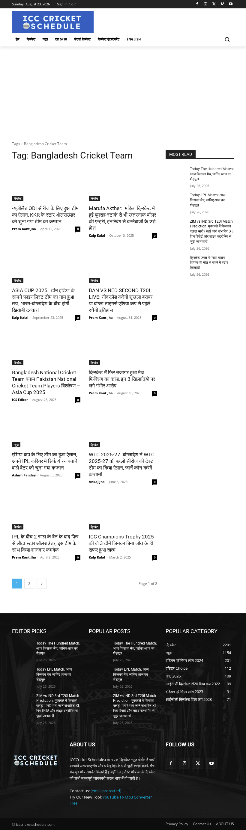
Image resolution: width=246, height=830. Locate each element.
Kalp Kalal (97, 235)
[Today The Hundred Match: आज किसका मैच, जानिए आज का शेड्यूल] (176, 174)
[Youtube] (230, 4)
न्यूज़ (16, 445)
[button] (227, 39)
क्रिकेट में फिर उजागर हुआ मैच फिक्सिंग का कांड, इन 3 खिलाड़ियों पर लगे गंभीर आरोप (122, 379)
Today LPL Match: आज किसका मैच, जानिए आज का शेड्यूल (207, 200)
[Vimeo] (222, 4)
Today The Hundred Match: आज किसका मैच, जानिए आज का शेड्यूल (212, 174)
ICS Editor (20, 399)
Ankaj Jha (97, 481)
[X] (214, 4)
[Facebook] (197, 4)
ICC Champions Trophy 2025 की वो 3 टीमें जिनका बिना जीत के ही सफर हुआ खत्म (121, 543)
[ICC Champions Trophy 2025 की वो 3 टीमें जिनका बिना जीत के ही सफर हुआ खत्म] (123, 512)
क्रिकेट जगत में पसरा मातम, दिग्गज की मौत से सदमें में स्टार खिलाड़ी (209, 263)
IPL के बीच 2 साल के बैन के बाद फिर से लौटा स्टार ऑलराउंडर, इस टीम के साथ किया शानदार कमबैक (45, 543)
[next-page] (42, 583)
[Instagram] (205, 4)
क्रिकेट (18, 198)
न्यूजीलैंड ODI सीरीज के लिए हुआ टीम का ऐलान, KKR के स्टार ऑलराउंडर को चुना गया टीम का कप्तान (45, 214)
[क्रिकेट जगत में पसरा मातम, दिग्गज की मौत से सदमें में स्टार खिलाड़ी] (176, 262)
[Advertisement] (123, 91)
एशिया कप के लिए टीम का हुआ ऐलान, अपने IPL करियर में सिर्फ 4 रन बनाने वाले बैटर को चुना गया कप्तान (44, 461)
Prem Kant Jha (24, 229)
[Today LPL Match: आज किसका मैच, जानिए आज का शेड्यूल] (176, 200)
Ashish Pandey (24, 475)
